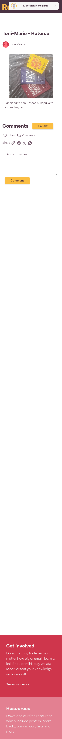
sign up (44, 5)
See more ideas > (17, 684)
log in (34, 5)
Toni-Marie (18, 44)
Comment (17, 180)
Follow (43, 126)
